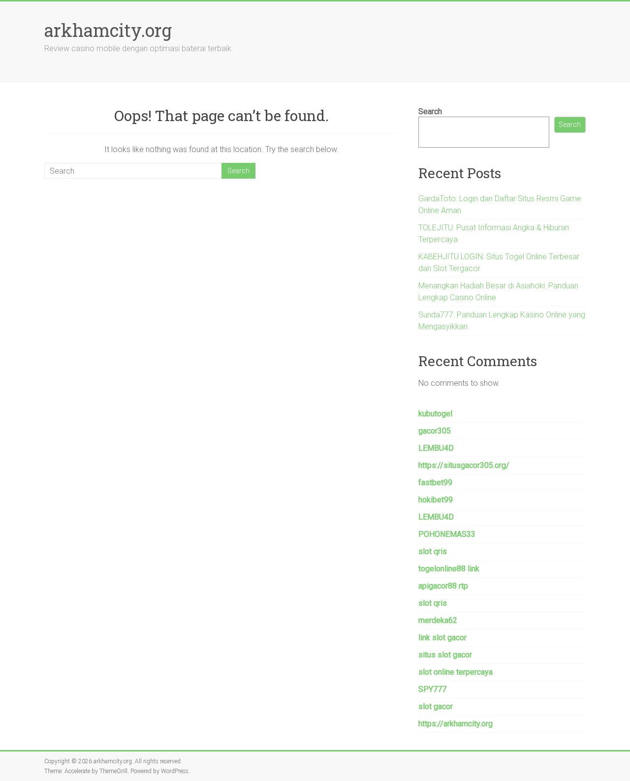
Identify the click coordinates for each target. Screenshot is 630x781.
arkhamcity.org (108, 30)
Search (430, 111)
